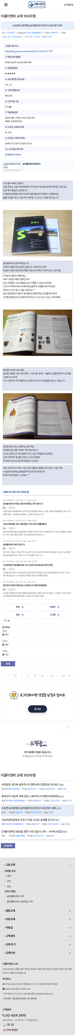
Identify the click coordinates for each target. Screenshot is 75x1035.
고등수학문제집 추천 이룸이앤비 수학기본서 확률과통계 (24, 524)
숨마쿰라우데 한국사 (13, 154)
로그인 (37, 709)
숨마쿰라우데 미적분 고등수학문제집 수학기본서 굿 (23, 503)
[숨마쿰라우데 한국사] (12, 165)
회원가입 (69, 4)
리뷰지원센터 (12, 1030)
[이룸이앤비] (37, 4)
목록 (8, 663)
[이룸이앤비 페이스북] (12, 1024)
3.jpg (4, 650)
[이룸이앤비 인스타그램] (8, 1024)
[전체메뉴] (6, 5)
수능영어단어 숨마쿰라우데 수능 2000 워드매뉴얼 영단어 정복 (28, 565)
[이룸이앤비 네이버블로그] (4, 1024)
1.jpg (4, 630)
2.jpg (4, 640)
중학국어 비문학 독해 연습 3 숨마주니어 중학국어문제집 (25, 585)
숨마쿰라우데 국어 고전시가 (14, 544)
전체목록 (8, 845)
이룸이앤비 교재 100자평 (18, 16)
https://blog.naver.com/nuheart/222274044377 (27, 51)
